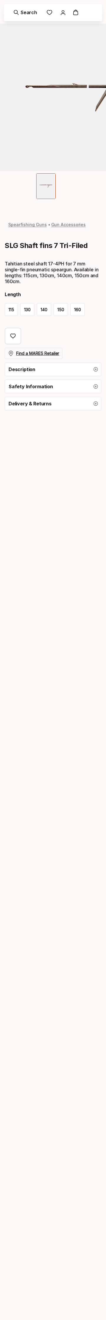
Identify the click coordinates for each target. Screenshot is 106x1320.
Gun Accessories (68, 224)
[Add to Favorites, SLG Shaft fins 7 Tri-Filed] (13, 336)
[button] (53, 369)
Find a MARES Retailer (37, 353)
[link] (49, 12)
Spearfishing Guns (27, 224)
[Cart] (76, 12)
